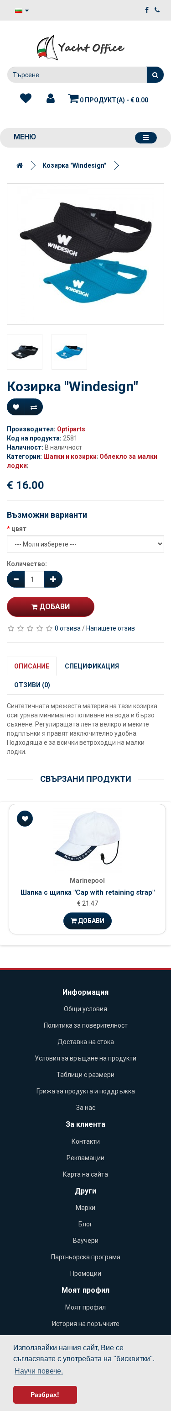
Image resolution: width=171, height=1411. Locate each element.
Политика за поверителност (86, 1025)
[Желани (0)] (25, 99)
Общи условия (85, 1009)
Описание (31, 666)
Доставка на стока (85, 1041)
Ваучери (85, 1240)
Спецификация (92, 666)
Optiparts (71, 429)
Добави (53, 606)
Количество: (27, 564)
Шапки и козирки (70, 456)
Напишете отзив (110, 628)
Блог (85, 1224)
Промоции (85, 1273)
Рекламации (85, 1158)
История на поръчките (85, 1323)
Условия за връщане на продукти (85, 1058)
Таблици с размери (85, 1074)
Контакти (86, 1141)
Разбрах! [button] (45, 1394)
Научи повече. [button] (39, 1371)
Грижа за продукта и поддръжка (85, 1091)
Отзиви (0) (32, 685)
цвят (18, 528)
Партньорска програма (85, 1257)
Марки (85, 1207)
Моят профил (85, 1307)
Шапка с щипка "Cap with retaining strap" (88, 892)
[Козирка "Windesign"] (85, 254)
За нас (85, 1107)
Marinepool (87, 880)
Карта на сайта (85, 1174)
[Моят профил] (51, 99)
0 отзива (68, 628)
